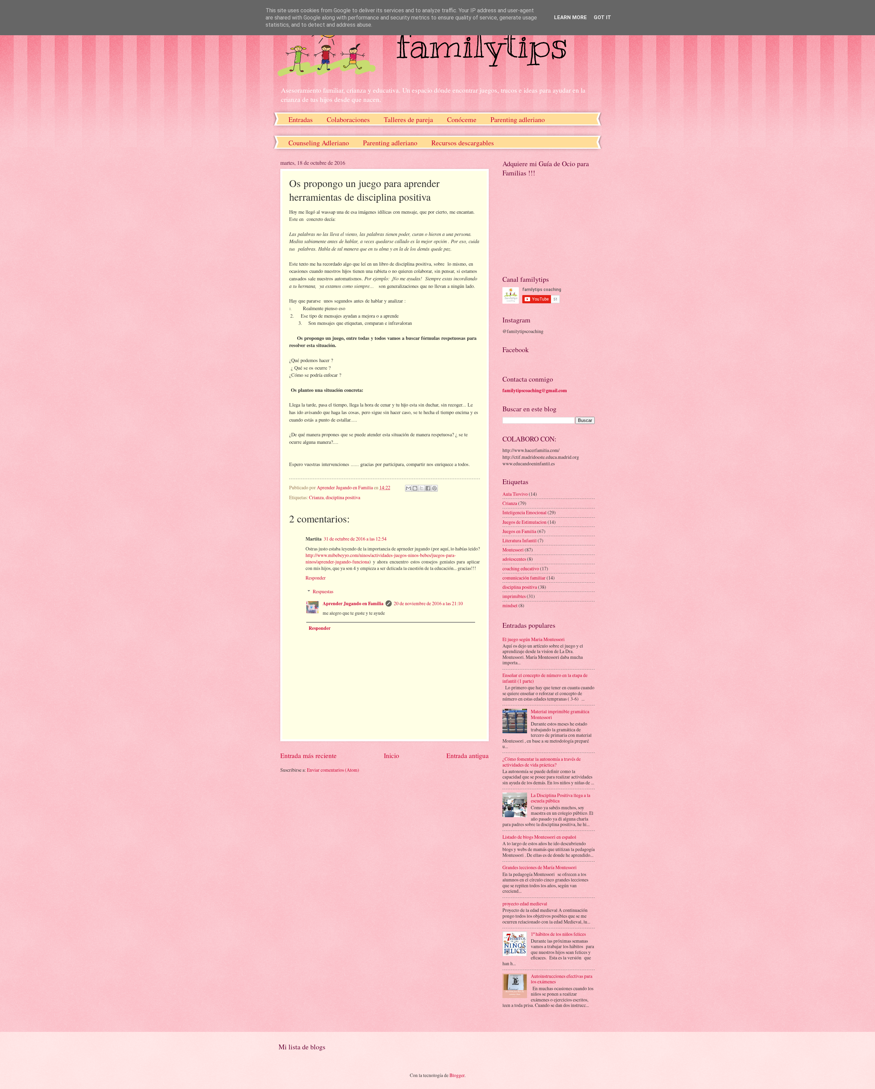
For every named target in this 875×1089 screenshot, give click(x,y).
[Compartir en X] (421, 488)
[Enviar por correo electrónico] (408, 488)
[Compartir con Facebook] (428, 488)
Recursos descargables (462, 142)
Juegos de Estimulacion (524, 522)
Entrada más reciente (308, 755)
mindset (509, 605)
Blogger (457, 1075)
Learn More (570, 17)
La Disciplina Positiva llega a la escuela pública (560, 798)
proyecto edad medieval (524, 903)
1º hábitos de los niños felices (558, 934)
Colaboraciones (348, 119)
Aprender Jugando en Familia (353, 603)
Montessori (513, 549)
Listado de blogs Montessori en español (539, 837)
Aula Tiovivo (515, 494)
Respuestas (323, 591)
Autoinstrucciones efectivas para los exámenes (561, 979)
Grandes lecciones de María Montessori (539, 867)
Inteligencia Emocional (524, 512)
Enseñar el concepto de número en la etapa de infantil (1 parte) (545, 678)
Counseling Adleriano (318, 142)
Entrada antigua (467, 755)
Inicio (391, 755)
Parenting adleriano (517, 119)
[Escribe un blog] (415, 488)
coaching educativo (520, 568)
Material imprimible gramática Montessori (560, 714)
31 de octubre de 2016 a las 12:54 (355, 538)
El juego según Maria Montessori (533, 639)
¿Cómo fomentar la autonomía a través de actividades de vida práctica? (541, 762)
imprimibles (514, 596)
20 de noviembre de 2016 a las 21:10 (428, 603)
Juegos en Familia (519, 531)
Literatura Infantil (519, 540)
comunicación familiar (524, 577)
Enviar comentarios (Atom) (333, 770)
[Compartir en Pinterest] (434, 488)
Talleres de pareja (408, 119)
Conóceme (461, 119)
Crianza (316, 497)
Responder (316, 577)
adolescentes (514, 559)
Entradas (300, 119)
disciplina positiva (343, 497)
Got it (602, 17)
